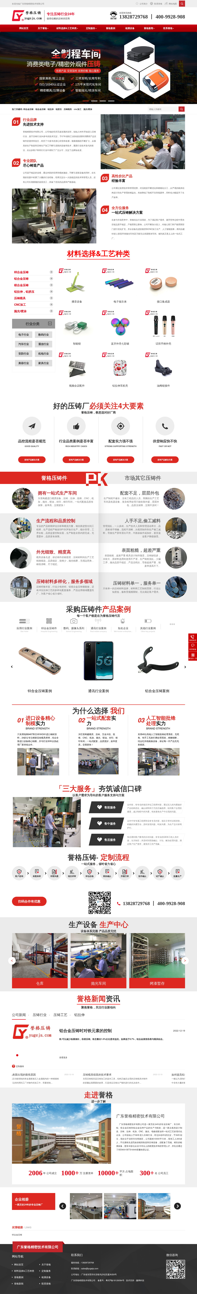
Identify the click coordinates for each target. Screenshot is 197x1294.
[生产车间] (86, 1206)
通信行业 (43, 344)
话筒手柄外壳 (163, 343)
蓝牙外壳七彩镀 (120, 343)
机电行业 (43, 353)
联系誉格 (158, 3)
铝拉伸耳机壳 (120, 385)
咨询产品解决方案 (31, 459)
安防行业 (23, 353)
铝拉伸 (51, 109)
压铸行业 (40, 1014)
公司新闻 (19, 1014)
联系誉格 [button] (167, 28)
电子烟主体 (120, 301)
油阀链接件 (163, 385)
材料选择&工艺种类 (24, 1270)
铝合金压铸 (40, 109)
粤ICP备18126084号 (115, 1280)
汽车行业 (23, 344)
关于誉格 (46, 1264)
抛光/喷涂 (88, 109)
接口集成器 (163, 301)
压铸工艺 (60, 1014)
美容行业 (23, 363)
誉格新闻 (18, 1283)
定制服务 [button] (90, 28)
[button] (12, 666)
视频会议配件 (77, 385)
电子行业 (23, 334)
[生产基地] (120, 1206)
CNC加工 (20, 304)
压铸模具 (68, 109)
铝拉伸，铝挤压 (24, 291)
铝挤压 (59, 109)
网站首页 (23, 28)
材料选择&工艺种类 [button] (66, 28)
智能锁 (77, 343)
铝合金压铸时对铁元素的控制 (85, 1030)
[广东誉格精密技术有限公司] (27, 15)
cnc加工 (77, 109)
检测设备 (130, 28)
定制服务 (46, 1270)
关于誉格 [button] (42, 28)
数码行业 (43, 334)
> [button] (185, 960)
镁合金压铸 (21, 285)
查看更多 (63, 1057)
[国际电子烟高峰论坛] (154, 1206)
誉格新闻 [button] (148, 28)
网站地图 (173, 3)
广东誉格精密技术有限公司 (83, 1280)
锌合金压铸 (28, 109)
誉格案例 (110, 28)
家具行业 (43, 363)
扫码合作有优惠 (29, 901)
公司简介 (144, 3)
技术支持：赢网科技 (135, 1280)
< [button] (12, 960)
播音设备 (77, 301)
